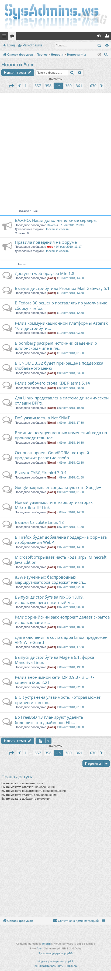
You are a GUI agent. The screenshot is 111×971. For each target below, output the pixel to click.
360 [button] (68, 85)
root (50, 246)
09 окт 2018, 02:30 (71, 462)
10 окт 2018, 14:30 (71, 278)
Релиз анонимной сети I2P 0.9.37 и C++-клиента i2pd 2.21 (54, 679)
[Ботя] (51, 278)
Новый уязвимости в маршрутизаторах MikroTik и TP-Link (54, 505)
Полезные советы (57, 229)
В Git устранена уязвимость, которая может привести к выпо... (57, 699)
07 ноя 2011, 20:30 (71, 225)
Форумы (13, 37)
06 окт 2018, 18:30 (71, 627)
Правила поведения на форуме (46, 242)
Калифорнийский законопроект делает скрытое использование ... (62, 619)
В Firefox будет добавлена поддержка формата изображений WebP (61, 539)
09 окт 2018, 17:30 (71, 422)
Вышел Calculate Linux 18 (39, 522)
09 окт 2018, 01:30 (71, 477)
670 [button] (93, 85)
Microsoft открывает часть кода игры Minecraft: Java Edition (61, 559)
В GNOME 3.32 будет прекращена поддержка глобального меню (59, 365)
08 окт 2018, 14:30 (71, 512)
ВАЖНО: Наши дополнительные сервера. (56, 220)
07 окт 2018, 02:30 (71, 587)
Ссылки (5, 37)
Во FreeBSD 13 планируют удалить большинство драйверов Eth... (49, 719)
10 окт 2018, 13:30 (71, 292)
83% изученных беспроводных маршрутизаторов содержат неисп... (50, 579)
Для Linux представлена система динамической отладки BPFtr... (62, 400)
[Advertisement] (55, 149)
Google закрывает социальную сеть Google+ (58, 487)
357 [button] (37, 85)
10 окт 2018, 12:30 (71, 312)
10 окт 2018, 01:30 (71, 353)
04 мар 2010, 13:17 (69, 246)
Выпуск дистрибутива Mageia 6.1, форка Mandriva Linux (54, 659)
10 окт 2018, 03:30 (71, 332)
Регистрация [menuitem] (108, 37)
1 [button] (26, 85)
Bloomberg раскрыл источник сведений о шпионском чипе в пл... (56, 345)
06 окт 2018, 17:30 (71, 647)
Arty (39, 948)
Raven (51, 225)
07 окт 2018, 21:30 (71, 526)
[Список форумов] (55, 16)
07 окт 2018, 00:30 (71, 607)
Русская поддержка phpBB (56, 953)
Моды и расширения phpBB (55, 961)
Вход (11, 45)
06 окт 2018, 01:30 (71, 707)
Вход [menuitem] (100, 37)
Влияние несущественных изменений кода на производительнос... (61, 435)
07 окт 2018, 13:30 (71, 567)
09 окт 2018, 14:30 (71, 442)
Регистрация (32, 45)
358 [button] (48, 85)
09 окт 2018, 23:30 (71, 373)
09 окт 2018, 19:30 (71, 407)
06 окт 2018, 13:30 (71, 667)
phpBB (46, 943)
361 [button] (79, 85)
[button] (11, 86)
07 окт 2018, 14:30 (71, 547)
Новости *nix (17, 64)
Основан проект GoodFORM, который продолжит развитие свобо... (52, 455)
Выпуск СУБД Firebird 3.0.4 (41, 472)
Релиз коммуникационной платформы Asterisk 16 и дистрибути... (61, 325)
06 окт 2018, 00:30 (71, 727)
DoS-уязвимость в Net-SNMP (42, 417)
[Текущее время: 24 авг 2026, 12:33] (99, 55)
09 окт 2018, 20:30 (71, 387)
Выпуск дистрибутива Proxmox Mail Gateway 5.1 (62, 288)
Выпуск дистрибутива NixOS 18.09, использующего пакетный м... (49, 599)
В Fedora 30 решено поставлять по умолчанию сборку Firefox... (61, 305)
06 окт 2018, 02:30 (71, 687)
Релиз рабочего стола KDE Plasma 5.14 (52, 383)
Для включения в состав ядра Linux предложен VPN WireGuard (61, 639)
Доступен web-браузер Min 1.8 (44, 273)
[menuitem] (106, 54)
